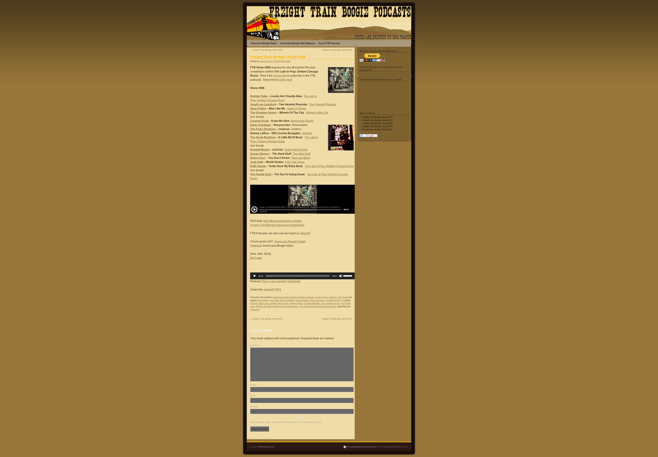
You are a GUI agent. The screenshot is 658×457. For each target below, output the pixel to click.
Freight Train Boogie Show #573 (377, 120)
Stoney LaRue (296, 303)
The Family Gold (260, 174)
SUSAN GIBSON (312, 303)
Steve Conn (257, 157)
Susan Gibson (259, 153)
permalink (254, 309)
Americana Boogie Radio (264, 43)
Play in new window (273, 281)
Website (254, 407)
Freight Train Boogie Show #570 (377, 129)
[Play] (254, 276)
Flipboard (256, 245)
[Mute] (340, 276)
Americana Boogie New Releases (297, 43)
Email (253, 396)
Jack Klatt (256, 162)
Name (253, 385)
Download (294, 281)
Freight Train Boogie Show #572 (377, 123)
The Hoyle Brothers (263, 137)
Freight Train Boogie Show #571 (377, 126)
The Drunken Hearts (330, 303)
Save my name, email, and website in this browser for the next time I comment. (286, 422)
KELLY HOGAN (287, 300)
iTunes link (280, 75)
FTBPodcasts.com (266, 447)
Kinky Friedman (260, 125)
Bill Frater (286, 61)
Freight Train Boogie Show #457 (338, 50)
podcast (332, 297)
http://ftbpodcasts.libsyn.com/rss (282, 221)
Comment (254, 345)
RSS (278, 289)
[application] (302, 275)
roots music (342, 297)
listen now (285, 79)
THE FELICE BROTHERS (267, 306)
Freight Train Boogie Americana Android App (277, 225)
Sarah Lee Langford (267, 303)
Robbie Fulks (258, 96)
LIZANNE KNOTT (334, 300)
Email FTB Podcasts (329, 43)
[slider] (348, 275)
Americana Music (281, 297)
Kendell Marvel (259, 149)
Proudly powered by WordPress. (362, 447)
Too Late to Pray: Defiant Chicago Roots (329, 166)
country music (321, 297)
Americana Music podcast (302, 297)
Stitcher (304, 233)
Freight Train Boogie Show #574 (377, 117)
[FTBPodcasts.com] (329, 23)
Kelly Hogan (258, 166)
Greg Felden (263, 300)
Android (268, 289)
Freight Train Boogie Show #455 (266, 50)
